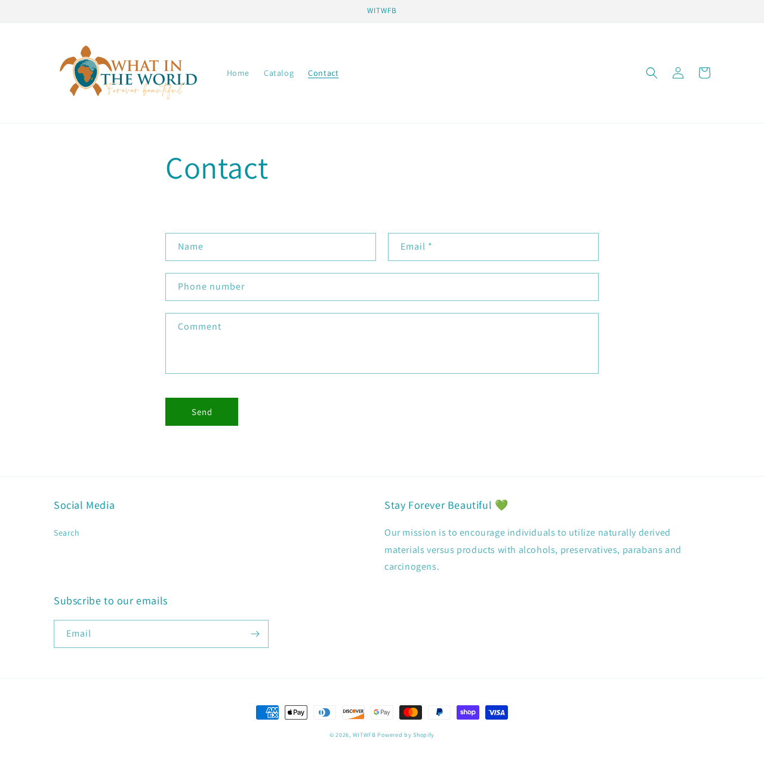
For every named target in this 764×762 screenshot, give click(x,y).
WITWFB (364, 735)
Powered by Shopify (406, 735)
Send (202, 411)
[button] (652, 73)
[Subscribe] (255, 634)
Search (67, 532)
